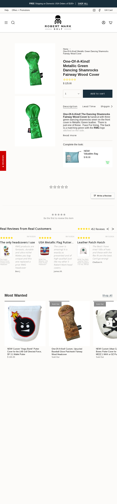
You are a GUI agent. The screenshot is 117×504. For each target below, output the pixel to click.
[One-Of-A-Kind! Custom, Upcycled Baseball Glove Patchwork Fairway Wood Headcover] (69, 323)
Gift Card (108, 10)
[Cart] (110, 23)
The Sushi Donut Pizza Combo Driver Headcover (5, 262)
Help (7, 10)
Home (65, 49)
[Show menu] (6, 23)
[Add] (107, 162)
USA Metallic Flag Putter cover (59, 242)
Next (109, 324)
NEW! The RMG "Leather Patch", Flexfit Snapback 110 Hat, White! (83, 262)
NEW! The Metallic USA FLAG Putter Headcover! (43, 262)
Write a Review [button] (104, 195)
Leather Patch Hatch (91, 242)
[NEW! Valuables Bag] (72, 157)
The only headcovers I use (17, 242)
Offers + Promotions (21, 10)
